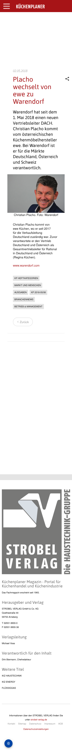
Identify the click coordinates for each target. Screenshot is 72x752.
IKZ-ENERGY (8, 681)
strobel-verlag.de (39, 719)
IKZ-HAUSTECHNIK (12, 675)
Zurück (24, 322)
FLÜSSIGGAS (9, 688)
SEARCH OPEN (66, 18)
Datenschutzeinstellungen (36, 729)
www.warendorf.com (26, 265)
